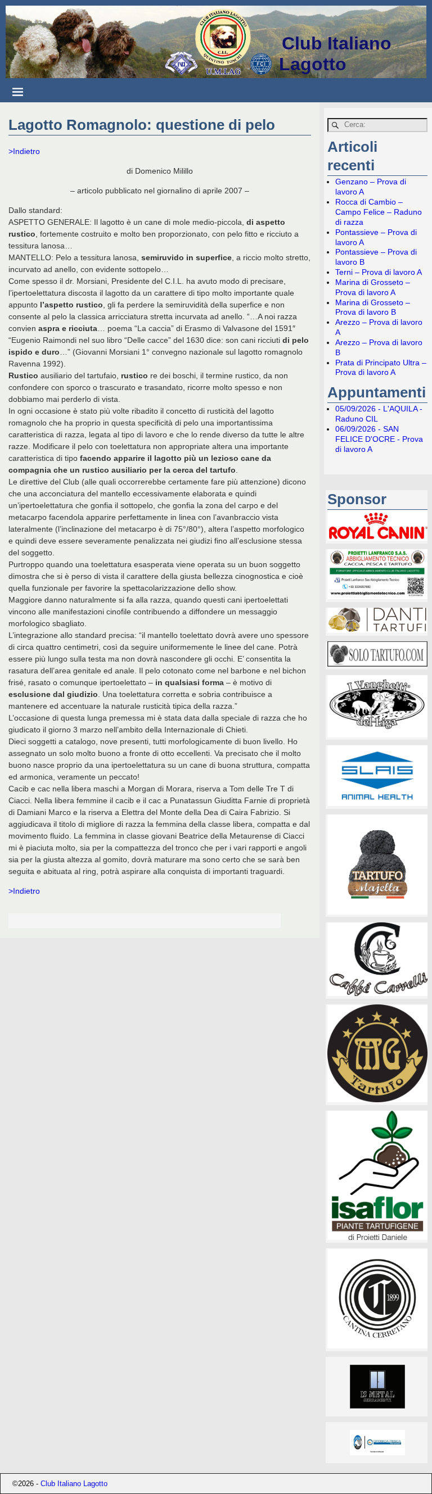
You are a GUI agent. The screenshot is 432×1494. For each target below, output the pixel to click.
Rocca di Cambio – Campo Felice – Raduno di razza (378, 212)
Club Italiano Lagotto (335, 54)
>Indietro (24, 151)
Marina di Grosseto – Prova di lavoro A (372, 287)
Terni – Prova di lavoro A (378, 272)
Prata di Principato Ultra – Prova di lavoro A (380, 367)
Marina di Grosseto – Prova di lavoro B (372, 307)
